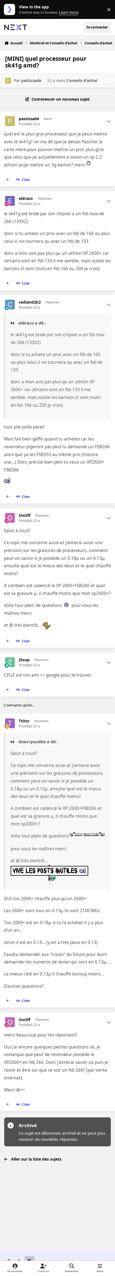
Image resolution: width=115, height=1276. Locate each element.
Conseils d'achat (81, 80)
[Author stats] (108, 121)
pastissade (31, 80)
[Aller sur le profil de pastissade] (8, 81)
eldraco (26, 198)
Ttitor (24, 720)
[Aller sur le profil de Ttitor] (10, 723)
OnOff (24, 515)
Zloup (24, 659)
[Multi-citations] (7, 179)
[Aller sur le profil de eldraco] (10, 201)
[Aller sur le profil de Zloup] (10, 662)
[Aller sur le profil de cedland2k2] (10, 304)
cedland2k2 (30, 302)
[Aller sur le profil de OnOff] (10, 518)
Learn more (10, 9)
